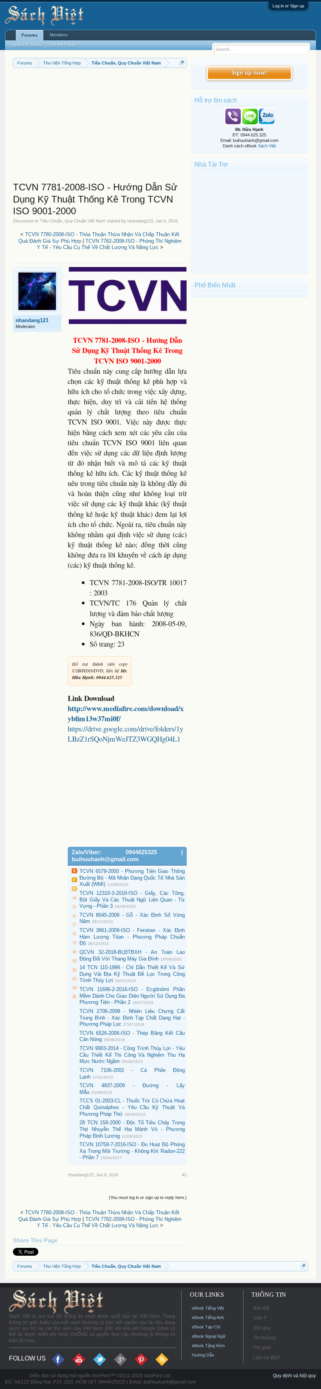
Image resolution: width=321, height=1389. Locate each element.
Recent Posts (63, 45)
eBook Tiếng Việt (208, 1308)
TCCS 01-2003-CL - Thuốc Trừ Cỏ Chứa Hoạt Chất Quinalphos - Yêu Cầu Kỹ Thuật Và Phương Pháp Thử (132, 1107)
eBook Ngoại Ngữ (208, 1336)
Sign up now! (249, 73)
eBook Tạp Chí (206, 1326)
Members (59, 34)
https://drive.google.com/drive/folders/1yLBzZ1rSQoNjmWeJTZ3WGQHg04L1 (125, 734)
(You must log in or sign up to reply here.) (148, 1197)
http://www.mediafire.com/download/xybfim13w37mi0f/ (126, 713)
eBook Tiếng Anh (208, 1317)
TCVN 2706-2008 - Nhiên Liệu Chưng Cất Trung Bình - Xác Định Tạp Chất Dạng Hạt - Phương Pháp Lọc (132, 1017)
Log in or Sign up (288, 6)
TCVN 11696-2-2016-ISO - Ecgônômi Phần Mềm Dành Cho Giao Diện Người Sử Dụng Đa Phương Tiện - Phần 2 (132, 995)
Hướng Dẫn (203, 1355)
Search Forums (27, 45)
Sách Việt (267, 145)
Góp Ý (260, 1318)
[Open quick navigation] (181, 62)
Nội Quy (262, 1328)
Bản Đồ (261, 1308)
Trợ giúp (262, 1347)
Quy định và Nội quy (294, 1375)
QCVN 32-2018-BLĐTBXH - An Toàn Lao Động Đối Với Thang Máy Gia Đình (132, 955)
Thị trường (264, 1338)
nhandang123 (140, 221)
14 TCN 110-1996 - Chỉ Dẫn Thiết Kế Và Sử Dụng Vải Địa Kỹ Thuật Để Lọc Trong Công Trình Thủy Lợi (132, 973)
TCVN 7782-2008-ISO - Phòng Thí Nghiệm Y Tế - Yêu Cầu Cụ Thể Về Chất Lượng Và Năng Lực (109, 244)
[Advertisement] (100, 126)
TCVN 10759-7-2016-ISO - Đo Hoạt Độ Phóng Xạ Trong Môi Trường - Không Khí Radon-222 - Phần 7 (132, 1151)
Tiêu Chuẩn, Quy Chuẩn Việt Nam (72, 221)
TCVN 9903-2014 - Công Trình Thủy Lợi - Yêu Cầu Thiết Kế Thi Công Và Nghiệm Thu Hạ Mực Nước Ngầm (132, 1054)
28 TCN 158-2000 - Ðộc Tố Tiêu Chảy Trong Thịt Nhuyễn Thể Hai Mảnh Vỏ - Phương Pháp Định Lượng (132, 1129)
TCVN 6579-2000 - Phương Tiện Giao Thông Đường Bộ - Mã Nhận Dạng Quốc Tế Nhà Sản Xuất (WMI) (132, 877)
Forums (30, 35)
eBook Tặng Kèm (208, 1345)
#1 (184, 1174)
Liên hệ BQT (266, 1357)
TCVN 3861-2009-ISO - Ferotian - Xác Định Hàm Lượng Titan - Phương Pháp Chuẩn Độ (132, 936)
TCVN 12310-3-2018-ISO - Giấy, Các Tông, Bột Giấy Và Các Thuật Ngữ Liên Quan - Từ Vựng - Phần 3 (132, 899)
